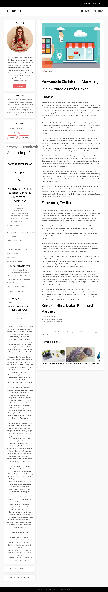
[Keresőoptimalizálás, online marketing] (15, 14)
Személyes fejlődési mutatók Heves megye (80, 363)
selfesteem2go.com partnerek (18, 275)
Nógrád (25, 110)
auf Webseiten (82, 143)
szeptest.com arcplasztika (19, 215)
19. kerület (17, 558)
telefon (23, 133)
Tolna (31, 112)
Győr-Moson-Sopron (18, 104)
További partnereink (14, 262)
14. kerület (25, 550)
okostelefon (12, 133)
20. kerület (25, 558)
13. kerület (17, 550)
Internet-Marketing (68, 110)
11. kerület (25, 545)
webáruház (24, 137)
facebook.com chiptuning (16, 287)
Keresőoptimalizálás (48, 316)
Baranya (19, 99)
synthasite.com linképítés (16, 291)
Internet (47, 105)
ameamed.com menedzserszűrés (19, 241)
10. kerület (17, 545)
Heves (12, 107)
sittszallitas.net (13, 245)
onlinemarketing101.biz (20, 213)
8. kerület (26, 542)
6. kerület (30, 540)
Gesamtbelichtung (48, 218)
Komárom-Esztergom (15, 110)
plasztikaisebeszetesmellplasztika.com (21, 232)
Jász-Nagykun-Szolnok (22, 107)
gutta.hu (20, 208)
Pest (29, 110)
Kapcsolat (98, 11)
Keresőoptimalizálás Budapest (52, 322)
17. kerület (25, 552)
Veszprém (19, 115)
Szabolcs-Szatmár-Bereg (21, 112)
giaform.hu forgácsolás (16, 225)
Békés (24, 99)
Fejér (9, 104)
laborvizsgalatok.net (15, 221)
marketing (12, 137)
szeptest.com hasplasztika (20, 272)
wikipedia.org (12, 257)
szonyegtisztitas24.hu (20, 210)
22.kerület (18, 560)
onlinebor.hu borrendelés (17, 249)
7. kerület (19, 542)
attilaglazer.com (13, 236)
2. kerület (26, 537)
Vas (15, 115)
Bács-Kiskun (12, 99)
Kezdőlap (84, 11)
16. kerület (17, 552)
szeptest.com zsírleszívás (19, 218)
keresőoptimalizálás (14, 65)
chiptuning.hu (12, 253)
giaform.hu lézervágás (15, 302)
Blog (9, 57)
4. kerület (15, 540)
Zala (24, 115)
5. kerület (23, 540)
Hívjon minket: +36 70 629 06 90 (92, 3)
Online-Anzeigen (73, 179)
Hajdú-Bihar (29, 104)
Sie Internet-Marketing (66, 128)
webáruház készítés (15, 128)
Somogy (10, 112)
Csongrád (28, 102)
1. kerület (19, 537)
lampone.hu (20, 205)
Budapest (22, 102)
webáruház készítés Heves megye (53, 363)
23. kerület (26, 560)
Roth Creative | (60, 589)
